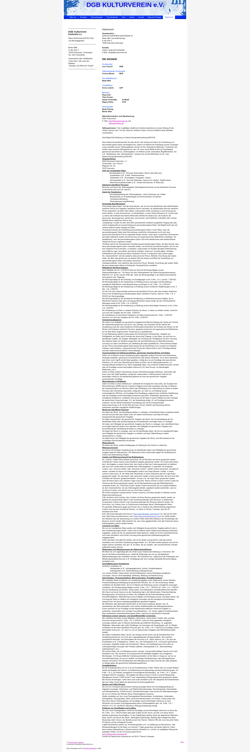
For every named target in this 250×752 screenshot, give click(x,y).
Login (182, 742)
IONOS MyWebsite (90, 748)
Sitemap (81, 742)
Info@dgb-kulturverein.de (118, 121)
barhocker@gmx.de (116, 123)
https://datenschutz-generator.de (114, 734)
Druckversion (73, 742)
